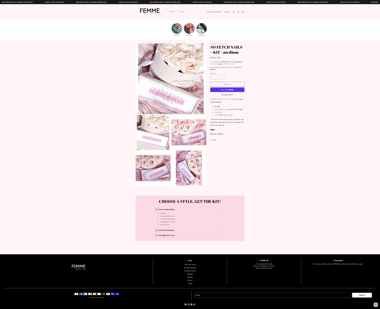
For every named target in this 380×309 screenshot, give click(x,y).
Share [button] (214, 140)
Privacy (190, 280)
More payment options (227, 94)
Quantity (212, 73)
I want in (362, 295)
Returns (190, 277)
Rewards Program (190, 268)
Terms (190, 283)
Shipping (220, 64)
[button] (172, 12)
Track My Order (190, 264)
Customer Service (190, 271)
